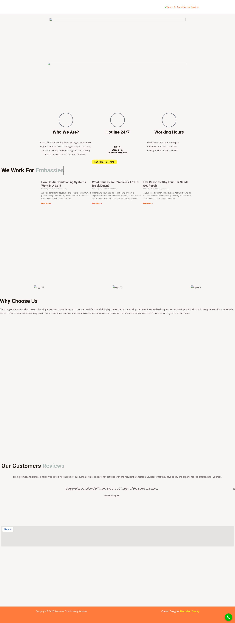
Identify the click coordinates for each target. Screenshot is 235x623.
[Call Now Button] (228, 617)
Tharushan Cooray (189, 611)
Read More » (46, 203)
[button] (2, 287)
